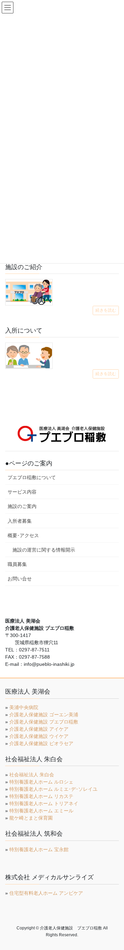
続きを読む (105, 310)
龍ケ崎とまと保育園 (31, 818)
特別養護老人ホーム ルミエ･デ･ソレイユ (53, 789)
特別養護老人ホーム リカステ (41, 796)
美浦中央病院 (23, 707)
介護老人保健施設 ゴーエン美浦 (43, 714)
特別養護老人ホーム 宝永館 (39, 849)
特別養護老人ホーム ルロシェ (41, 782)
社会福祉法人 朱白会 (31, 774)
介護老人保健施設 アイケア (39, 729)
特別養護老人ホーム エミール (41, 810)
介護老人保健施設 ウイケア (39, 736)
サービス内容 (22, 492)
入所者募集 (20, 521)
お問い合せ (20, 578)
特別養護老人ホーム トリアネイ (43, 803)
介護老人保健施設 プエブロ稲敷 (43, 722)
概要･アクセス (23, 535)
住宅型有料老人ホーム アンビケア (46, 893)
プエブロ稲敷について (32, 477)
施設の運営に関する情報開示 (43, 550)
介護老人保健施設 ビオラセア (41, 743)
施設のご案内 (22, 506)
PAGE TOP (114, 915)
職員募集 (17, 564)
